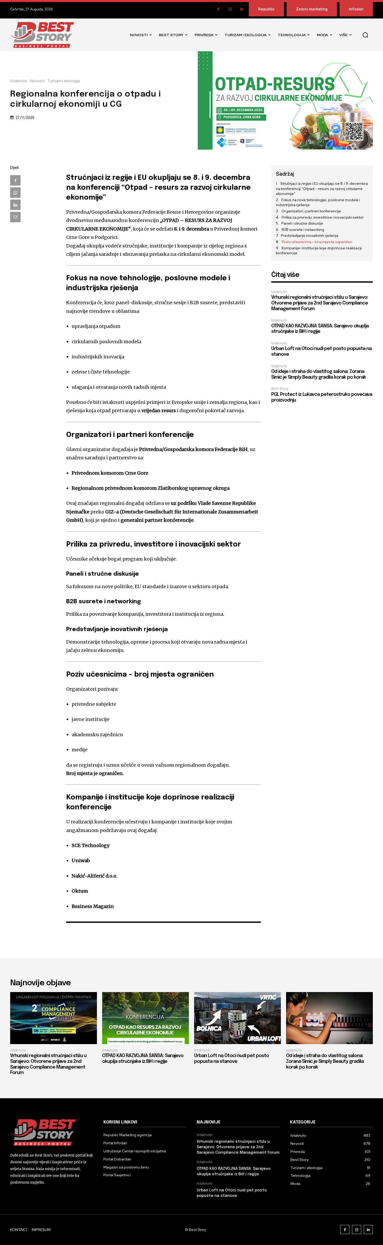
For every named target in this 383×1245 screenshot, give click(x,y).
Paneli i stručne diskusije (302, 223)
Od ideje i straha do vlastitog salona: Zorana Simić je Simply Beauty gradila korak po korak (325, 1061)
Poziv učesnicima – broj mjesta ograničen (317, 241)
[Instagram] (229, 9)
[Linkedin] (241, 9)
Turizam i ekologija (63, 81)
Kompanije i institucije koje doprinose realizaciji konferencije (319, 251)
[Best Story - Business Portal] (42, 35)
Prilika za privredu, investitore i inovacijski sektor (323, 217)
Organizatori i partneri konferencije (311, 211)
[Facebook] (218, 9)
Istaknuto (18, 81)
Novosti (37, 81)
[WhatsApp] (15, 192)
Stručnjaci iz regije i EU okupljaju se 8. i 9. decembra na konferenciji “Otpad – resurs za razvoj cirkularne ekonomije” (322, 188)
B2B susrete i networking (303, 229)
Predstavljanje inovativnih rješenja (309, 235)
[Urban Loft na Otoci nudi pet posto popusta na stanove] (237, 1018)
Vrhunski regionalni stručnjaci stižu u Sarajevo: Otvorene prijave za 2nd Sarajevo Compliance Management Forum (319, 303)
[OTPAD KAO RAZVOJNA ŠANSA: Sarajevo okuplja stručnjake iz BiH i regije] (145, 1018)
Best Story (279, 388)
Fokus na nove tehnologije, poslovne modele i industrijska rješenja (318, 202)
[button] (365, 34)
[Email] (15, 217)
